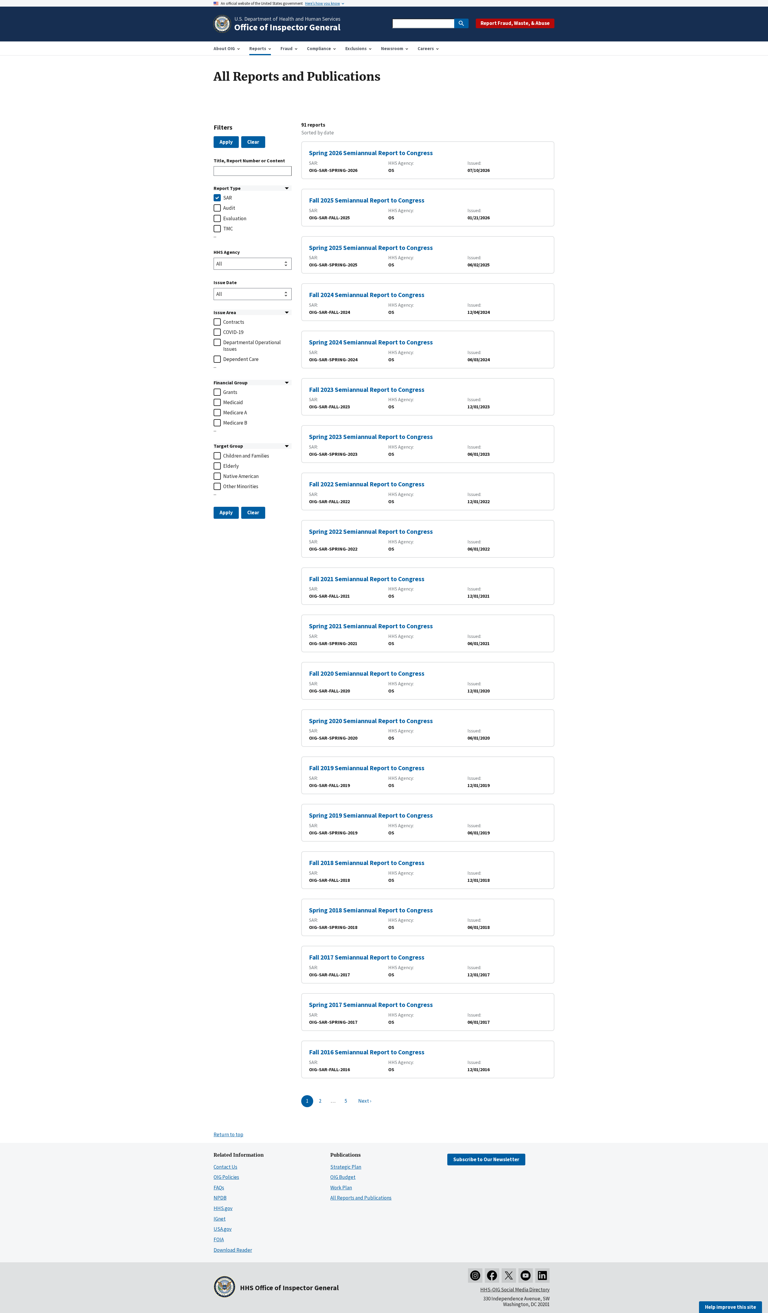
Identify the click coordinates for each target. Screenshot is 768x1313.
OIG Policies (226, 1177)
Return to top (228, 1134)
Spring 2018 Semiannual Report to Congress (371, 910)
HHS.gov (223, 1208)
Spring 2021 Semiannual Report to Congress (371, 626)
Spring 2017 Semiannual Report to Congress (371, 1005)
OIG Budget (343, 1177)
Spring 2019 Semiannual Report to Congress (371, 815)
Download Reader (233, 1250)
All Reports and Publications (361, 1197)
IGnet (220, 1218)
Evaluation (234, 218)
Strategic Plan (345, 1167)
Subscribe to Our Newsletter (486, 1159)
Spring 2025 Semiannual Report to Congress (371, 248)
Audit (229, 208)
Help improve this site (730, 1307)
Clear (253, 142)
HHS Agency (227, 252)
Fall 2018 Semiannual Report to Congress (366, 863)
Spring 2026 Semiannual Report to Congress (371, 153)
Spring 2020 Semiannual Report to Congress (371, 721)
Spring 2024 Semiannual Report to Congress (371, 342)
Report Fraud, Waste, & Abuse (515, 23)
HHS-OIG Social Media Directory (515, 1289)
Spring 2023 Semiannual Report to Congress (371, 437)
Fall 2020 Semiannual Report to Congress (366, 673)
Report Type (227, 188)
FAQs (219, 1187)
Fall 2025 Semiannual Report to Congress (366, 200)
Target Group (228, 446)
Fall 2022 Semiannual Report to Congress (366, 484)
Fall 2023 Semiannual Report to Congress (366, 390)
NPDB (220, 1197)
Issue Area (225, 312)
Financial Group (231, 382)
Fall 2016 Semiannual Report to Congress (366, 1052)
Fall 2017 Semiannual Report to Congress (366, 957)
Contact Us (225, 1167)
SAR (227, 197)
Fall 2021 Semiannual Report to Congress (366, 579)
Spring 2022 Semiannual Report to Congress (371, 531)
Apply (226, 142)
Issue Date (225, 282)
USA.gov (223, 1229)
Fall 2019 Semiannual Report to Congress (366, 768)
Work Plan (341, 1187)
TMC (228, 228)
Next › (364, 1101)
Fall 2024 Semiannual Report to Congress (366, 295)
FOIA (219, 1239)
